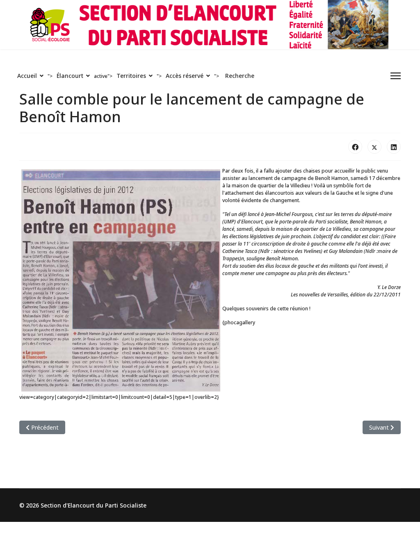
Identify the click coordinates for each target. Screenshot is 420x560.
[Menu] (395, 75)
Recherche (239, 76)
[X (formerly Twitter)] (374, 147)
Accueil (27, 76)
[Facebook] (355, 147)
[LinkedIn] (394, 147)
